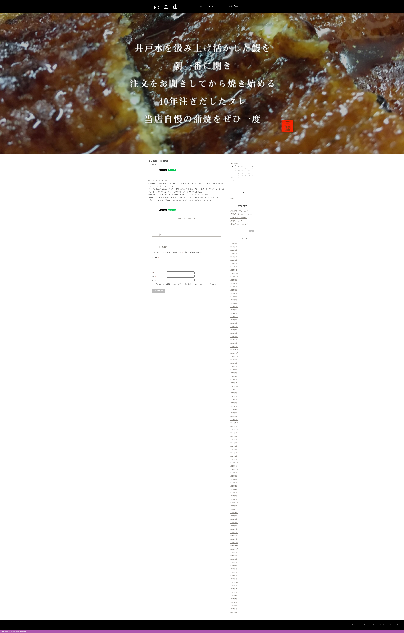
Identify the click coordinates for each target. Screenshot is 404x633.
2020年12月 (234, 463)
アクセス (222, 6)
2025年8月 (234, 283)
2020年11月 (234, 466)
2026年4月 (234, 257)
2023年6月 (234, 366)
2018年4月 (234, 569)
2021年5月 (234, 446)
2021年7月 (234, 439)
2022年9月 (234, 393)
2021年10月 (234, 429)
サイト (154, 280)
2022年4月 (234, 409)
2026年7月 (234, 247)
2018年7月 (234, 559)
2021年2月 (234, 456)
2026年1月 (234, 267)
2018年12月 (234, 542)
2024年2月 (234, 343)
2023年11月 (234, 353)
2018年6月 (234, 562)
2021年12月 (234, 423)
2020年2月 (234, 496)
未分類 (232, 198)
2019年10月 (234, 509)
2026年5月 (234, 253)
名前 (153, 272)
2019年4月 (234, 529)
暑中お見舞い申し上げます (239, 224)
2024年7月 (234, 326)
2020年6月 (234, 482)
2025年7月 (234, 286)
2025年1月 (234, 306)
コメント (155, 257)
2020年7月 (234, 479)
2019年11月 (234, 506)
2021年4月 (234, 449)
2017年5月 (234, 605)
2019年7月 (234, 519)
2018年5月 (234, 566)
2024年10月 (234, 316)
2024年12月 (234, 310)
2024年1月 (234, 346)
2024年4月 (234, 336)
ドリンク (212, 6)
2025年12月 (234, 270)
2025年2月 (234, 303)
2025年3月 (234, 300)
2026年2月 (234, 263)
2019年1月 (234, 539)
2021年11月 (234, 426)
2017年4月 (234, 609)
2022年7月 (234, 399)
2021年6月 (234, 443)
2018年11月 (234, 546)
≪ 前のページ (180, 218)
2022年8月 (234, 396)
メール (154, 276)
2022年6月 (234, 403)
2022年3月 (234, 413)
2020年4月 (234, 489)
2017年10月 (234, 589)
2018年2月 (234, 576)
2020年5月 (234, 486)
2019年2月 (234, 536)
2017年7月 (234, 599)
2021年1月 (234, 459)
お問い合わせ (233, 6)
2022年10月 (234, 389)
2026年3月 (234, 260)
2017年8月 (234, 595)
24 (239, 175)
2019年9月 (234, 512)
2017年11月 (234, 585)
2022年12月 (234, 383)
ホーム (192, 6)
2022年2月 (234, 416)
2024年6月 (234, 330)
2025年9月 (234, 280)
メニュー (202, 6)
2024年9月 (234, 320)
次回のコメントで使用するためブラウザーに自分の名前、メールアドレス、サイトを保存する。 (185, 284)
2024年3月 (234, 340)
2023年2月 (234, 376)
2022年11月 (234, 386)
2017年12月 (234, 582)
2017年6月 (234, 602)
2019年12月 (234, 502)
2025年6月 (234, 290)
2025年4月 (234, 296)
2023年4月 (234, 370)
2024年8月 (234, 323)
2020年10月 (234, 469)
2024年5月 (234, 333)
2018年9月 (234, 552)
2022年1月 (234, 419)
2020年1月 (234, 499)
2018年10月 (234, 549)
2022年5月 (234, 406)
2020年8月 (234, 476)
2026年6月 (234, 250)
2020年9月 (234, 472)
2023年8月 (234, 360)
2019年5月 (234, 526)
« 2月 (232, 180)
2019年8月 (234, 516)
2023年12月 (234, 350)
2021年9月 (234, 433)
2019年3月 (234, 532)
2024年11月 (234, 313)
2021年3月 (234, 453)
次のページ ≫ (192, 218)
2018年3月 (234, 572)
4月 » (232, 186)
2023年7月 (234, 363)
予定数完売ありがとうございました (242, 214)
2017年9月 (234, 592)
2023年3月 (234, 373)
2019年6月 (234, 522)
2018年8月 (234, 556)
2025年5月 (234, 293)
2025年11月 (234, 273)
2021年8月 (234, 436)
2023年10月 (234, 356)
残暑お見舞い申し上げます (239, 211)
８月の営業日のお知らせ (238, 217)
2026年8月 (234, 243)
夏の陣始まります (236, 221)
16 (235, 173)
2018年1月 (234, 579)
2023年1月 (234, 380)
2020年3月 (234, 492)
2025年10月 (234, 276)
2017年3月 (234, 612)
